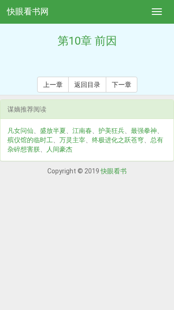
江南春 (82, 130)
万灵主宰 (72, 140)
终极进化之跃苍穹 (118, 140)
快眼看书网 (28, 11)
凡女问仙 (20, 130)
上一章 (53, 84)
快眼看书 (114, 171)
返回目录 (87, 84)
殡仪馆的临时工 (30, 140)
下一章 (121, 84)
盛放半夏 (53, 130)
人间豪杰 (59, 149)
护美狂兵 (111, 130)
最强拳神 (144, 130)
